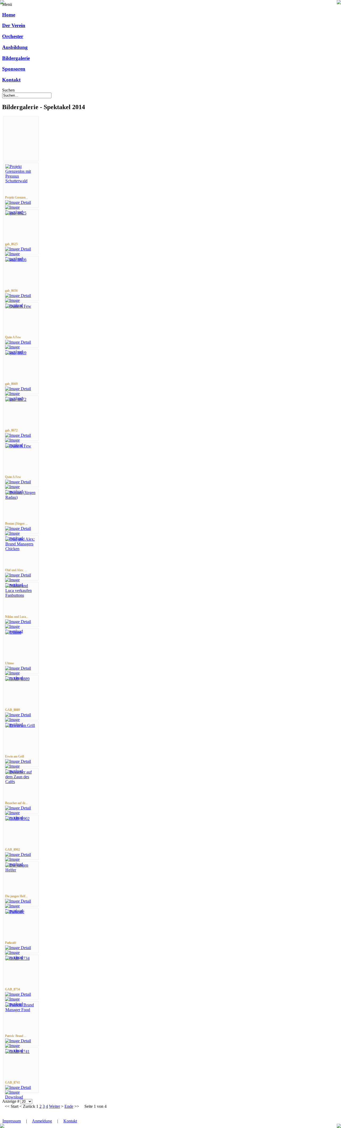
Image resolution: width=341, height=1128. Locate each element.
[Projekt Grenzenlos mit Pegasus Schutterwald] (21, 181)
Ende (68, 1106)
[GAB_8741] (17, 1051)
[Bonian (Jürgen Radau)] (21, 497)
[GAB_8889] (17, 679)
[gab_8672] (15, 399)
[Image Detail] (18, 202)
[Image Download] (21, 1097)
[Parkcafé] (14, 911)
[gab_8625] (15, 213)
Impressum (11, 1121)
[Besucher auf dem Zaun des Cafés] (21, 781)
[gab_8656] (15, 259)
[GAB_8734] (17, 958)
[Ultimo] (13, 632)
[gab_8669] (15, 353)
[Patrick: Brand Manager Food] (21, 1009)
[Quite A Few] (18, 306)
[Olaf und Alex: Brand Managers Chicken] (21, 548)
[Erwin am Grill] (20, 725)
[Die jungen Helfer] (21, 870)
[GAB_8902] (17, 818)
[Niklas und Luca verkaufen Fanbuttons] (21, 595)
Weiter (54, 1106)
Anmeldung (42, 1121)
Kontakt (70, 1121)
